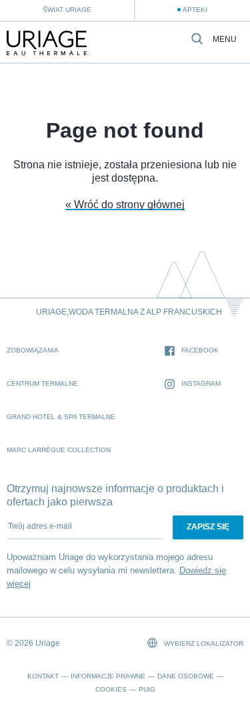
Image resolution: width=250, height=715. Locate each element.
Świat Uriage (67, 9)
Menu (225, 39)
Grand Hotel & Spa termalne (61, 416)
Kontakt (43, 676)
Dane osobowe (185, 676)
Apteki (195, 9)
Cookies (111, 689)
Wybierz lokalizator (202, 643)
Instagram (201, 383)
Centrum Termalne (42, 383)
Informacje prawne (108, 676)
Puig (147, 689)
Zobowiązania (33, 350)
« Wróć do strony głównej (125, 204)
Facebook (200, 350)
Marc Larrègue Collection (59, 450)
